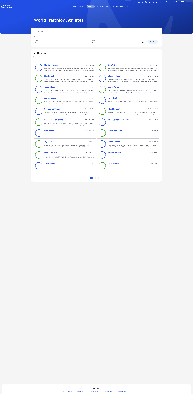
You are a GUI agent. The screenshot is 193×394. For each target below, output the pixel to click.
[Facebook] (142, 2)
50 (101, 178)
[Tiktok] (157, 2)
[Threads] (153, 2)
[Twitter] (146, 2)
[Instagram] (139, 2)
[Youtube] (149, 2)
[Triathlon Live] (185, 2)
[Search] (190, 6)
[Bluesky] (160, 2)
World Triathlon (6, 7)
